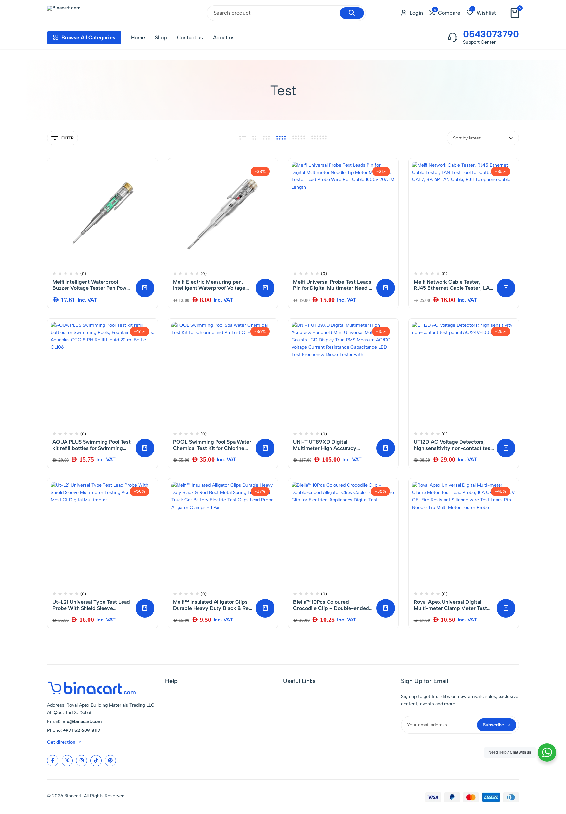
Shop (161, 37)
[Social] (52, 760)
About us (224, 37)
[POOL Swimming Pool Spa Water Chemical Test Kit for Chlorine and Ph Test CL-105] (223, 373)
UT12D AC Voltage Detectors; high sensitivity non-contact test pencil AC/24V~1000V (453, 445)
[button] (444, 13)
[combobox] (483, 138)
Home (138, 37)
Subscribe (493, 725)
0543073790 (491, 34)
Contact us (190, 37)
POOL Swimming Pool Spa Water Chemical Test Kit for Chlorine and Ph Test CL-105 (212, 445)
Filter (67, 138)
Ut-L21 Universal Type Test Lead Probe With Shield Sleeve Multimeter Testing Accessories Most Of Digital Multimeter (91, 605)
